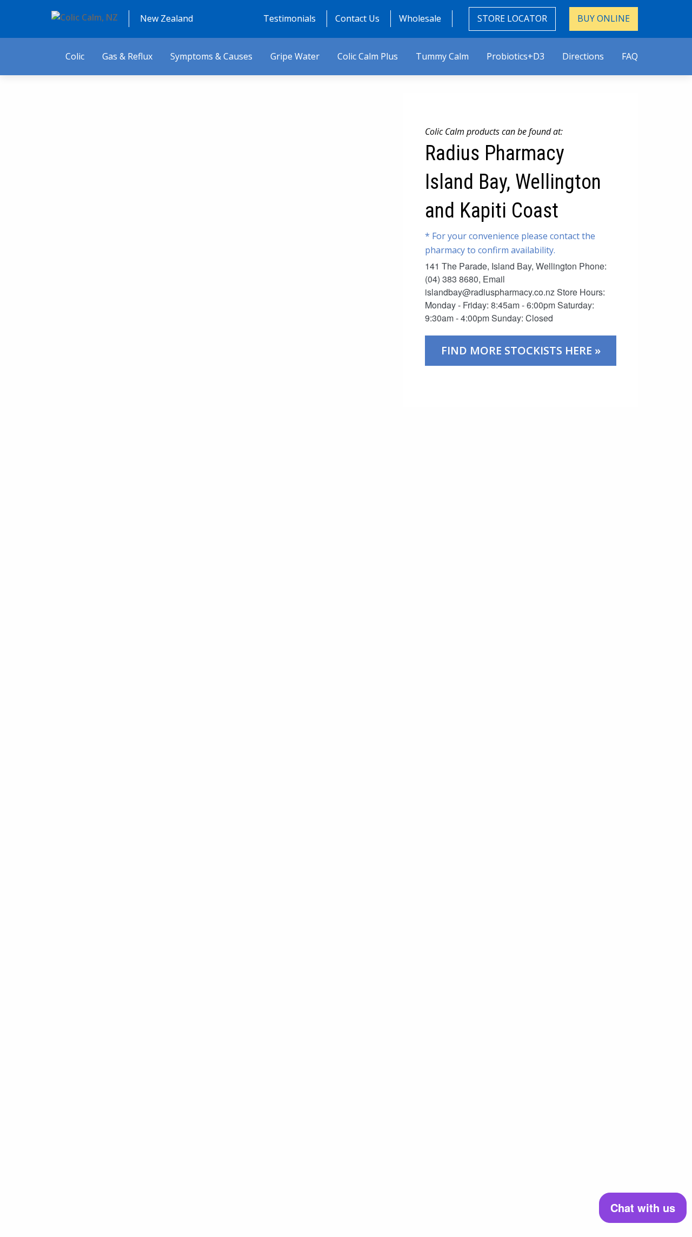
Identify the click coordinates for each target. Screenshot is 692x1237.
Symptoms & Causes (211, 56)
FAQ (630, 56)
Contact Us (357, 18)
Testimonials (289, 18)
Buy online (603, 18)
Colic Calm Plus (367, 56)
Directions (583, 56)
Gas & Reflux (127, 56)
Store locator (512, 18)
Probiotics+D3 (515, 56)
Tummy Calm (442, 56)
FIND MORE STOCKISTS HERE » (521, 350)
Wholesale (420, 18)
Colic (74, 56)
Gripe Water (295, 56)
